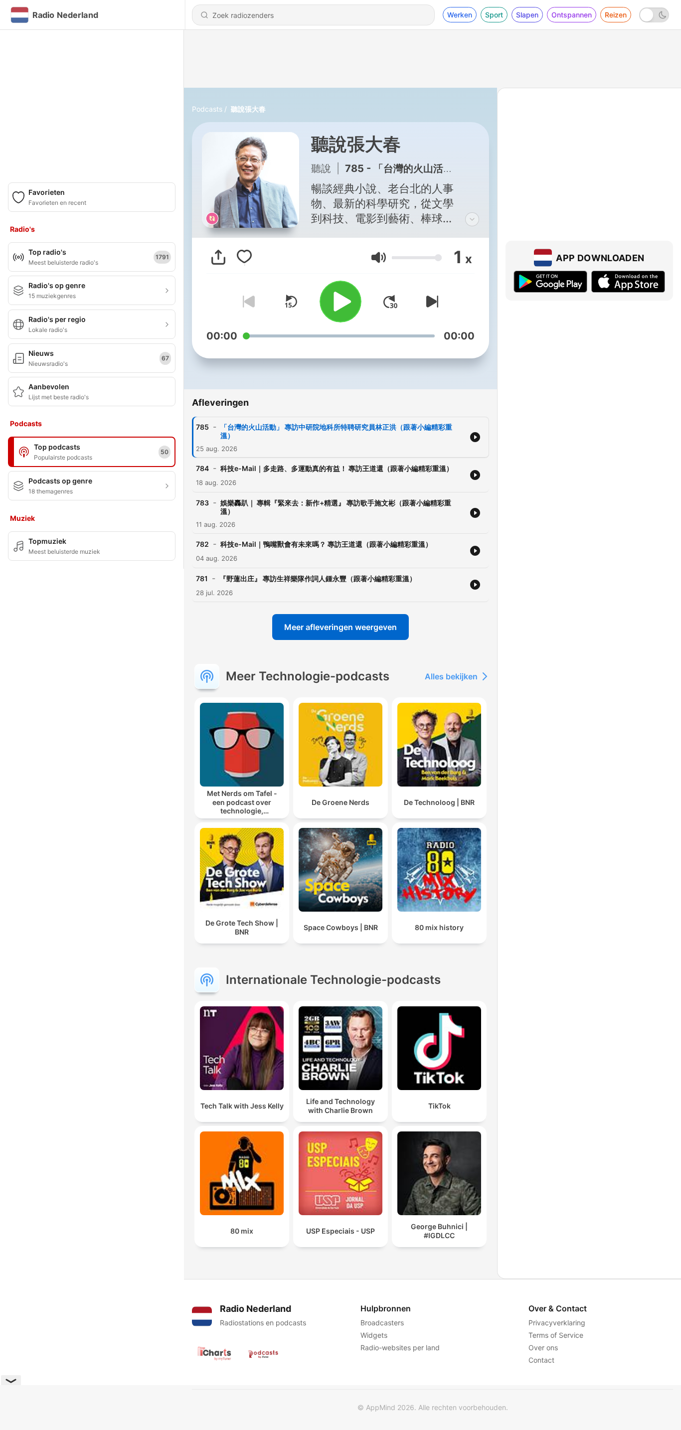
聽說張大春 (248, 109)
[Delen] (218, 257)
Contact (541, 1360)
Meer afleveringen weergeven (340, 627)
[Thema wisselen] (654, 14)
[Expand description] (472, 219)
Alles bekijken (451, 676)
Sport (494, 14)
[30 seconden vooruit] (390, 302)
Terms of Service (555, 1335)
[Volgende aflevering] (430, 302)
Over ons (543, 1347)
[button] (378, 257)
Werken (459, 14)
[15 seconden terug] (291, 302)
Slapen (527, 14)
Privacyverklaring (556, 1322)
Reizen (616, 14)
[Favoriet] (244, 257)
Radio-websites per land (400, 1347)
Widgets (373, 1335)
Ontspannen (571, 14)
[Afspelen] (340, 301)
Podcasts (207, 109)
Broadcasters (382, 1322)
